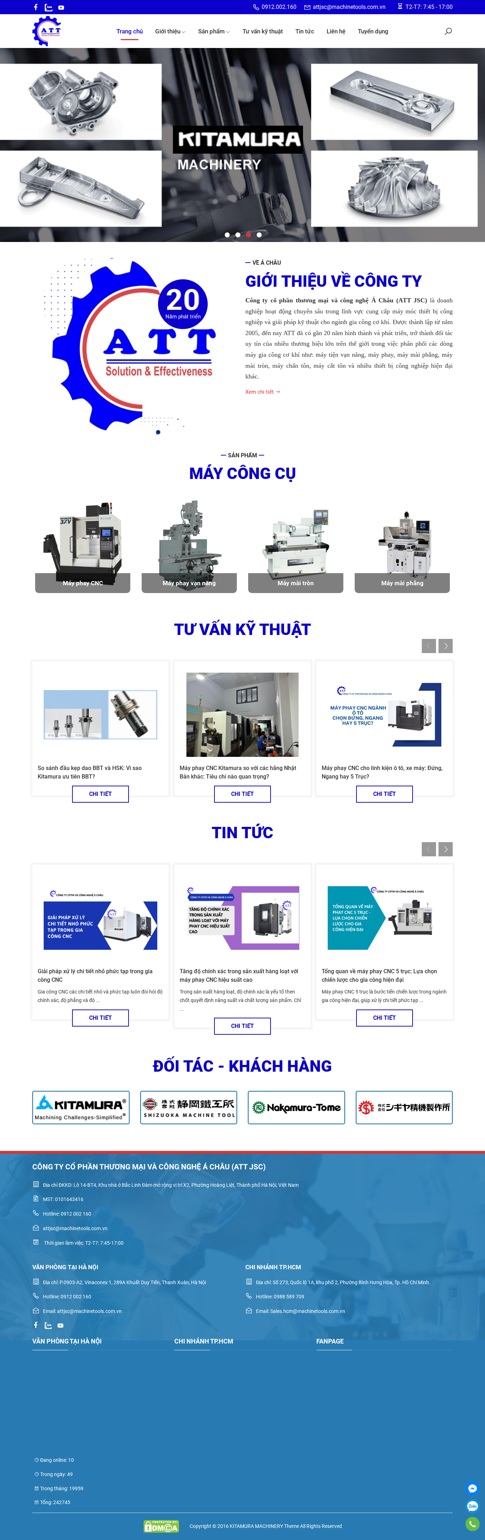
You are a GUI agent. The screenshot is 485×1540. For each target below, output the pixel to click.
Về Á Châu (266, 262)
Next (474, 127)
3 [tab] (248, 234)
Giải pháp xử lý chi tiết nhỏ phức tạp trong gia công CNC (95, 975)
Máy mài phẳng (402, 583)
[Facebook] (472, 1488)
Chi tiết (100, 794)
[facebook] (35, 7)
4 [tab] (258, 234)
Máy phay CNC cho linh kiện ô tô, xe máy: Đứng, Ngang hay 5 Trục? (382, 772)
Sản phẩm (211, 31)
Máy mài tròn (296, 583)
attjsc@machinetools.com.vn (349, 7)
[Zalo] (472, 1506)
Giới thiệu (167, 31)
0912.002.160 (279, 7)
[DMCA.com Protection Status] (161, 1526)
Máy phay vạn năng (189, 583)
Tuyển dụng (373, 31)
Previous (11, 127)
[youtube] (61, 7)
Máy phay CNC (83, 583)
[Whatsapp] (49, 7)
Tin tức (304, 31)
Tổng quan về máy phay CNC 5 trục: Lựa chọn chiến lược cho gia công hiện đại (379, 975)
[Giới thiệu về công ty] (136, 346)
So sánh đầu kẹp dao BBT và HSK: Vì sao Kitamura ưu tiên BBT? (90, 772)
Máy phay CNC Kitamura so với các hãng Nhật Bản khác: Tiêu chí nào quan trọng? (238, 772)
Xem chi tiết (260, 392)
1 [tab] (226, 234)
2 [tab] (237, 234)
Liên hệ (336, 31)
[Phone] (472, 1524)
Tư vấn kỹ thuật (263, 31)
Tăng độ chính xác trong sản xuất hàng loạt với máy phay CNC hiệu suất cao (239, 975)
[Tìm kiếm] (448, 31)
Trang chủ (129, 31)
